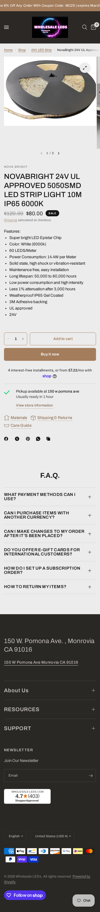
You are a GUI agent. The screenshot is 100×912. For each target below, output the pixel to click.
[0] (92, 27)
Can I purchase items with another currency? (36, 515)
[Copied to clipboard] (49, 439)
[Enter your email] (90, 775)
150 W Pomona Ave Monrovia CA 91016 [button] (41, 662)
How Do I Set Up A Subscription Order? (42, 570)
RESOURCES (21, 709)
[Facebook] (7, 439)
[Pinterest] (29, 439)
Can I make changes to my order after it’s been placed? (44, 533)
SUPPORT (17, 728)
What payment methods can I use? (39, 496)
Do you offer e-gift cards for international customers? (42, 551)
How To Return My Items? (35, 586)
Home (8, 50)
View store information (34, 405)
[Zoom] (85, 68)
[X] (18, 439)
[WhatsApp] (39, 439)
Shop (22, 50)
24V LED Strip (41, 50)
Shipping (10, 220)
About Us (16, 690)
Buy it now (50, 354)
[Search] (84, 27)
